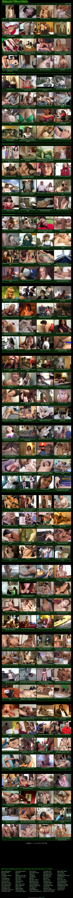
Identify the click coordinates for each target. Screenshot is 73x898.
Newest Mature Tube (20, 876)
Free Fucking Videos (62, 881)
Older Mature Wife (6, 891)
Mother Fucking (5, 872)
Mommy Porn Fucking (48, 891)
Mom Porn (45, 878)
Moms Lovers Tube (20, 884)
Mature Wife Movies (6, 871)
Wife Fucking (33, 871)
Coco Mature (33, 888)
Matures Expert (19, 888)
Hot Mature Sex (33, 886)
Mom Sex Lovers (47, 872)
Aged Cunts (18, 879)
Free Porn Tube (61, 888)
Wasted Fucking (19, 889)
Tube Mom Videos (47, 882)
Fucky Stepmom (5, 878)
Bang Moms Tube (6, 886)
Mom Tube (18, 878)
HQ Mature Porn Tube (21, 875)
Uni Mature (32, 875)
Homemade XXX (19, 881)
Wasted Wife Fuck (34, 889)
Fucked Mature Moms (21, 891)
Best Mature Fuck (47, 874)
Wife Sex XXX (46, 879)
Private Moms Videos (21, 871)
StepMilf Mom (33, 876)
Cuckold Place (60, 876)
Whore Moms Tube (34, 882)
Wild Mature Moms (34, 879)
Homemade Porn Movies (7, 889)
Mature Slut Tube (61, 882)
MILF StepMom (47, 876)
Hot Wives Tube (47, 888)
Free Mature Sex (61, 886)
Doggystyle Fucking (62, 884)
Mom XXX (18, 872)
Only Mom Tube (61, 874)
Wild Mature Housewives (63, 875)
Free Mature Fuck (6, 888)
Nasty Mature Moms (34, 872)
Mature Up (32, 874)
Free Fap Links (5, 881)
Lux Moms (4, 876)
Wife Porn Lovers (34, 881)
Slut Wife (4, 874)
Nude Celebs (60, 889)
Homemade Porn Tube (62, 885)
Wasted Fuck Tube (6, 882)
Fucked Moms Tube (48, 885)
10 (46, 843)
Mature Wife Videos (62, 871)
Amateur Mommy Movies (35, 891)
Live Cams (68, 3)
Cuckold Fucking (6, 879)
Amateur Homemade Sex (49, 889)
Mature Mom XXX (61, 879)
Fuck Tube (18, 882)
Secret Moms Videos (6, 884)
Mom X (17, 874)
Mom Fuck (60, 878)
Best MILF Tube (47, 875)
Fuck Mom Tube (47, 884)
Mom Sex (32, 878)
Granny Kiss (46, 886)
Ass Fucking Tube (6, 885)
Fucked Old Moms (34, 884)
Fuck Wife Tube (47, 871)
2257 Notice (41, 897)
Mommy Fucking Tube (35, 885)
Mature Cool (18, 886)
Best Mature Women (6, 875)
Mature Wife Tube (20, 885)
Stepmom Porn (47, 881)
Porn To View (60, 872)
